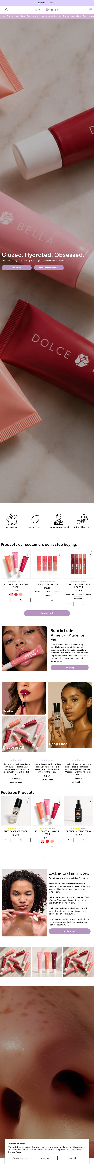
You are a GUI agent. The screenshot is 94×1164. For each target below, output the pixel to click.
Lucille (37, 591)
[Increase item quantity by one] (9, 600)
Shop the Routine (69, 931)
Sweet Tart (70, 594)
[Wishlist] (27, 551)
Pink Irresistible (16, 594)
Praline (88, 594)
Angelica (47, 591)
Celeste (47, 595)
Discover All (47, 613)
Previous (5, 819)
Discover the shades (48, 268)
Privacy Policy (14, 1152)
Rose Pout (11, 594)
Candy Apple (78, 598)
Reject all (72, 1158)
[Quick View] (27, 555)
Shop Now (16, 268)
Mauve (80, 594)
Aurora (56, 591)
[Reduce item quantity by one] (3, 600)
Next (88, 819)
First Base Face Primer (15, 831)
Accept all (45, 1158)
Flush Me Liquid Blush (47, 584)
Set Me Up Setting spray (78, 831)
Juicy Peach (20, 594)
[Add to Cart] (21, 600)
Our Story (69, 667)
